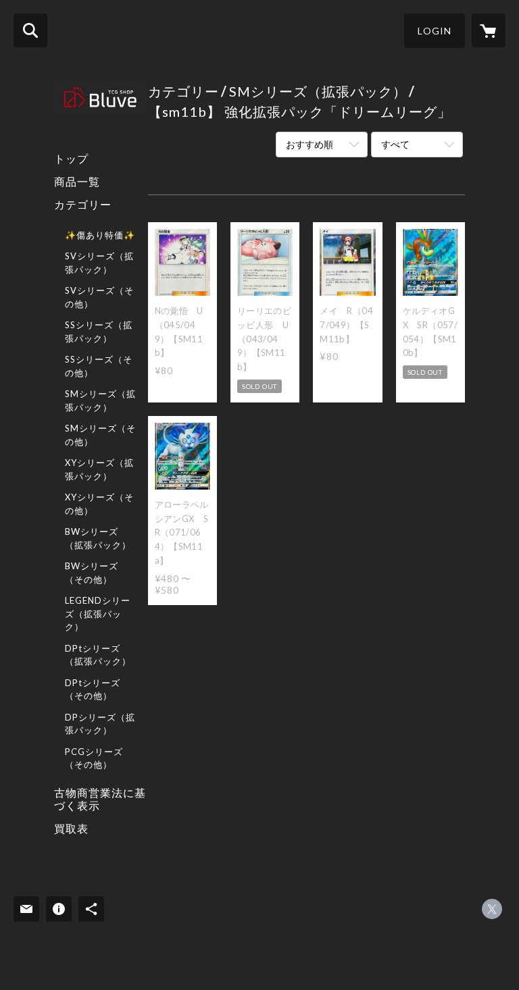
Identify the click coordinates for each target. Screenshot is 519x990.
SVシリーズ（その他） (99, 297)
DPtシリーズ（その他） (92, 689)
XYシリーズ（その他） (99, 504)
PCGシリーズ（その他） (94, 758)
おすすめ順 (309, 144)
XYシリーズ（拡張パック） (99, 469)
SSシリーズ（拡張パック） (98, 331)
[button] (434, 31)
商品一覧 (77, 181)
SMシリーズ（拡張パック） (100, 400)
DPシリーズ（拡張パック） (100, 724)
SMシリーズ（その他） (100, 435)
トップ (71, 158)
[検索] (30, 30)
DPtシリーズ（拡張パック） (98, 655)
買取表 (71, 828)
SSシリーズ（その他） (98, 366)
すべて (395, 144)
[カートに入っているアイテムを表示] (488, 30)
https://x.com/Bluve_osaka (492, 909)
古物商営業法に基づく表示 (100, 799)
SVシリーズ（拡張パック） (99, 263)
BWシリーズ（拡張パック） (98, 538)
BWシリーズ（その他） (91, 573)
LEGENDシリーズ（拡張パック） (97, 613)
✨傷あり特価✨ (100, 235)
